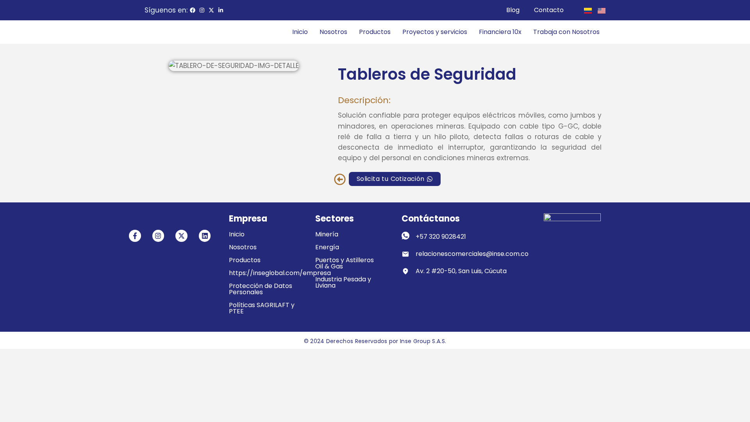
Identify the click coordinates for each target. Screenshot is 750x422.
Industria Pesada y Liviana (343, 282)
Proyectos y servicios (434, 31)
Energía (327, 247)
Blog (513, 9)
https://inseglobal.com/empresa (280, 272)
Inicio (300, 31)
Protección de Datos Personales (260, 289)
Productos (375, 31)
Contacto (549, 9)
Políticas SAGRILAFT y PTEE (262, 308)
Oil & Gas (329, 266)
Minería (326, 234)
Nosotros (333, 31)
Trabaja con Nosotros (566, 31)
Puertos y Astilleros (344, 260)
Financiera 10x (500, 31)
